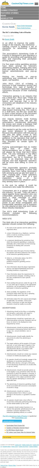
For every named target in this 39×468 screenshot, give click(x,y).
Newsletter (7, 18)
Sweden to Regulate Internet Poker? (17, 428)
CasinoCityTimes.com (22, 3)
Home (3, 8)
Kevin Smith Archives (24, 28)
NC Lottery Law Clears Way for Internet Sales (20, 432)
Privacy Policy (12, 465)
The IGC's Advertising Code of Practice (15, 416)
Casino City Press (23, 446)
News (3, 16)
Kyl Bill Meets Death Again (14, 430)
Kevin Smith (9, 39)
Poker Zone (15, 446)
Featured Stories (10, 13)
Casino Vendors (33, 446)
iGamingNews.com (21, 418)
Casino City (18, 444)
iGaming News (7, 446)
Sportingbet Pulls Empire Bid (15, 425)
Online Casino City (27, 444)
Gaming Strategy (9, 10)
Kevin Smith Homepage (24, 26)
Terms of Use (4, 465)
